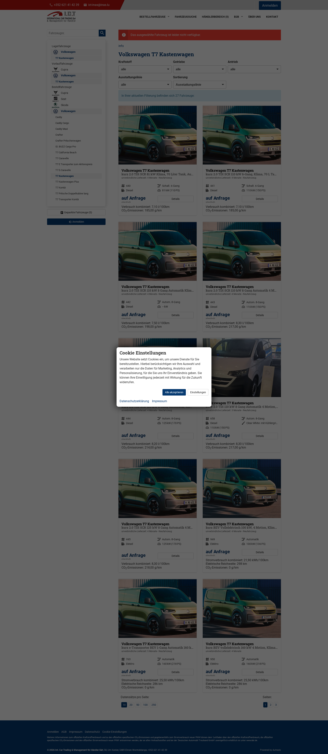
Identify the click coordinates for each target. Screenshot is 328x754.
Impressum (159, 401)
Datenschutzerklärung (134, 401)
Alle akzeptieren (174, 392)
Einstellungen (198, 392)
